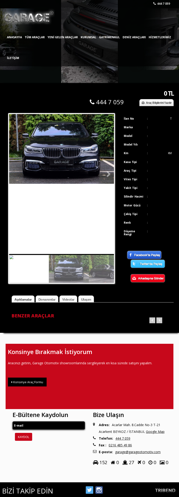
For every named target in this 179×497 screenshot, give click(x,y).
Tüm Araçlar (35, 37)
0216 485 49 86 (120, 445)
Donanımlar (46, 299)
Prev (152, 320)
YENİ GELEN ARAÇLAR (63, 37)
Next (107, 174)
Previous (16, 174)
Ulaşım (86, 299)
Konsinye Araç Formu (28, 382)
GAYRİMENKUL (109, 37)
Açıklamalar (23, 299)
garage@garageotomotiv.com (138, 452)
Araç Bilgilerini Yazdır (159, 102)
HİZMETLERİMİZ (160, 37)
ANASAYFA (14, 37)
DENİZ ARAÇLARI (134, 37)
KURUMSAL (88, 37)
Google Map (155, 431)
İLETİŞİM (13, 58)
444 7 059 (163, 3)
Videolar (68, 299)
